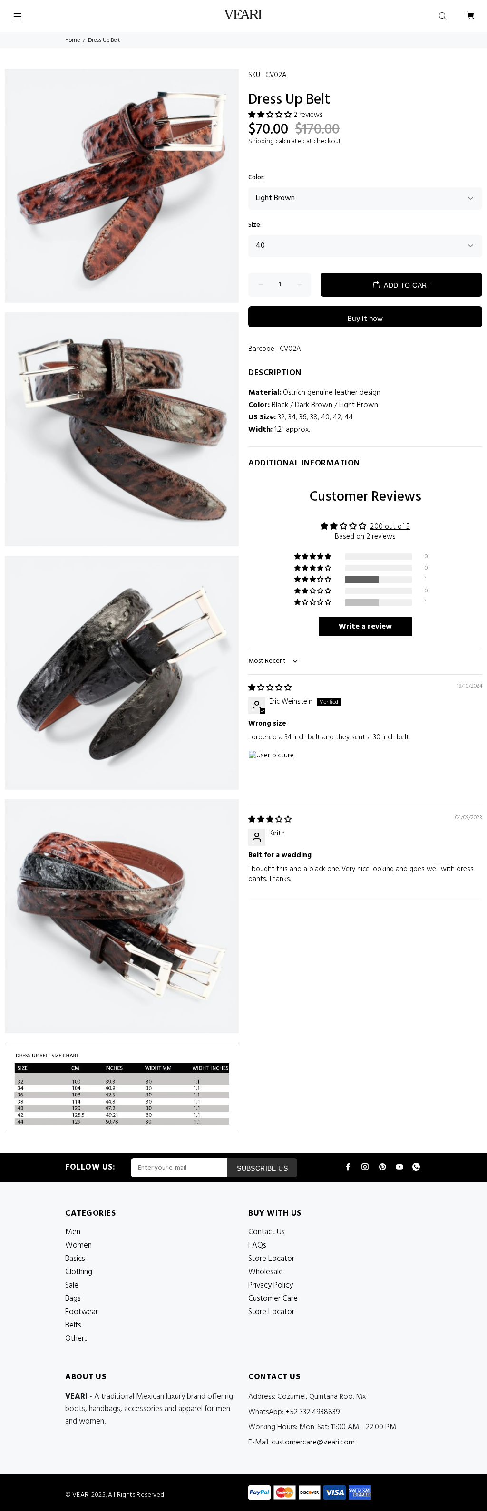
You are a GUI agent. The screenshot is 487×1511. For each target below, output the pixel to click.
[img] (270, 688)
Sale (71, 1285)
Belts (73, 1325)
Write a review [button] (365, 626)
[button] (270, 115)
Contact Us (266, 1232)
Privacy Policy (270, 1285)
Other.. (76, 1338)
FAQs (257, 1245)
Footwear (81, 1312)
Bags (73, 1298)
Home (72, 40)
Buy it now (365, 319)
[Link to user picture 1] (271, 773)
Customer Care (273, 1298)
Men (72, 1232)
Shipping (261, 141)
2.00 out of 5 (390, 527)
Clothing (78, 1272)
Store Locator (271, 1258)
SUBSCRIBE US (262, 1168)
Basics (75, 1258)
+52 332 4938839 (312, 1412)
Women (78, 1245)
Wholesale (265, 1272)
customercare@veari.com (313, 1442)
